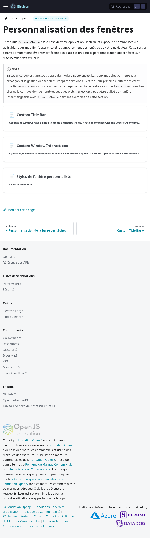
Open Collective (14, 400)
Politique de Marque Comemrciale (48, 464)
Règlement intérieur (17, 516)
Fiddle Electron (13, 317)
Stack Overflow (13, 373)
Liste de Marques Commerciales (28, 469)
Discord (8, 350)
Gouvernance (12, 338)
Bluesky (8, 355)
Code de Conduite (46, 516)
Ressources (11, 344)
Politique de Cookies (40, 526)
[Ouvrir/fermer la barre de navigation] (5, 6)
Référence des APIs (16, 262)
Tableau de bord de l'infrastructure (27, 406)
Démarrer (10, 257)
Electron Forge (13, 311)
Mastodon (10, 367)
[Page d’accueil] (6, 18)
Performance (12, 284)
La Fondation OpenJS (17, 507)
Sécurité (8, 290)
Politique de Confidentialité (41, 512)
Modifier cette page (21, 210)
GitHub (8, 394)
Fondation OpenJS (29, 440)
